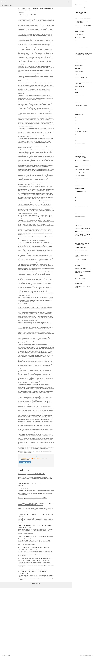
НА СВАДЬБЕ (78, 102)
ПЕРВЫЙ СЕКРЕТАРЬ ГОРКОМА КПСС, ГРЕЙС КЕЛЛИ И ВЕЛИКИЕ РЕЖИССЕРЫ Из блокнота (36, 504)
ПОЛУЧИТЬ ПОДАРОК (25, 462)
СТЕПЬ (76, 50)
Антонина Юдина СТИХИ (80, 37)
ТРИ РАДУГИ (78, 62)
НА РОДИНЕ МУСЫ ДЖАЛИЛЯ (81, 47)
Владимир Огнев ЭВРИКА (80, 278)
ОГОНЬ (76, 92)
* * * (76, 40)
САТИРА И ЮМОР (79, 275)
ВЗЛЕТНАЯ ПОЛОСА (79, 65)
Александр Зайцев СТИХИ (80, 59)
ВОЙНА (76, 182)
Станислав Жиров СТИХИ (80, 216)
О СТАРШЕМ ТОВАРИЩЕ (80, 247)
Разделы (38, 583)
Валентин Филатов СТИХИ (80, 172)
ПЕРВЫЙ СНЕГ (78, 225)
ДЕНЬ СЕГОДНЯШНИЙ (80, 7)
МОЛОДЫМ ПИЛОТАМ (80, 68)
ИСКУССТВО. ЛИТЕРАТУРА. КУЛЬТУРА (83, 238)
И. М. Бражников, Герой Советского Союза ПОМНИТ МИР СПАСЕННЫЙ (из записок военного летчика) (83, 54)
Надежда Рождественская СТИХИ (81, 206)
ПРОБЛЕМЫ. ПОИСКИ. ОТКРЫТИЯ (82, 228)
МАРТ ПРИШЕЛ (78, 146)
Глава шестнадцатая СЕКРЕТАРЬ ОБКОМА (31, 474)
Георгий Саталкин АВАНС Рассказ (82, 169)
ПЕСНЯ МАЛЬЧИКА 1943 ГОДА (81, 178)
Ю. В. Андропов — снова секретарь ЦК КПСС (32, 498)
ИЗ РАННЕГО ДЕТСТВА (80, 175)
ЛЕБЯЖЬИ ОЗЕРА (78, 185)
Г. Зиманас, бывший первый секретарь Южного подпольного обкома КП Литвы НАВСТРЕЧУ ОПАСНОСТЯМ (32, 571)
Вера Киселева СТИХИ (79, 114)
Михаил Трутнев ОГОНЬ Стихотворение (83, 18)
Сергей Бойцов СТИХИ (79, 188)
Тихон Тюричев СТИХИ (80, 86)
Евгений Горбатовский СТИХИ (81, 131)
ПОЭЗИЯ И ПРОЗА (79, 34)
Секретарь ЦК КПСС (24, 488)
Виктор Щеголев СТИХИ (80, 143)
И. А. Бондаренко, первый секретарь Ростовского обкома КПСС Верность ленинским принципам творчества (35, 559)
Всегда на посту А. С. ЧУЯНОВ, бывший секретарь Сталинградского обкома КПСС (34, 548)
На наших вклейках (79, 71)
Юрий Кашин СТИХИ (79, 95)
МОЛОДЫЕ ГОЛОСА (79, 153)
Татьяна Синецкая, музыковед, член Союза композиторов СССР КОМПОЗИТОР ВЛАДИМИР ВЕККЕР (83, 243)
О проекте (33, 583)
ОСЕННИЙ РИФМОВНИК (80, 191)
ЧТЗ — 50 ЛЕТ (78, 74)
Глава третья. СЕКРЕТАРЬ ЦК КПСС (29, 483)
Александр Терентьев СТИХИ (81, 105)
